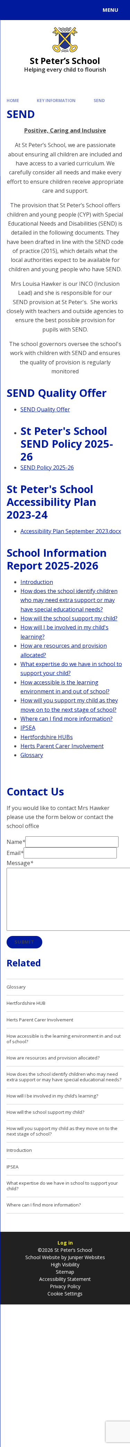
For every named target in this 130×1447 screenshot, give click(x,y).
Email (15, 853)
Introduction (36, 582)
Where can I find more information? (66, 718)
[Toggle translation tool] (30, 10)
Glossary (31, 755)
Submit (24, 942)
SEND (99, 100)
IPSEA (27, 727)
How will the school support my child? (69, 618)
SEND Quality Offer (45, 409)
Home (13, 100)
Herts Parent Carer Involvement (62, 746)
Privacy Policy (65, 1286)
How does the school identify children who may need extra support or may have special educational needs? (69, 600)
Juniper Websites (86, 1257)
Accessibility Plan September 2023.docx (70, 531)
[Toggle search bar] (13, 10)
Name (16, 842)
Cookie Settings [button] (65, 1293)
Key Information (56, 100)
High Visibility (65, 1264)
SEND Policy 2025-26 (47, 467)
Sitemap (65, 1271)
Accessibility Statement (65, 1279)
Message (20, 863)
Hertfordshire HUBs (46, 737)
